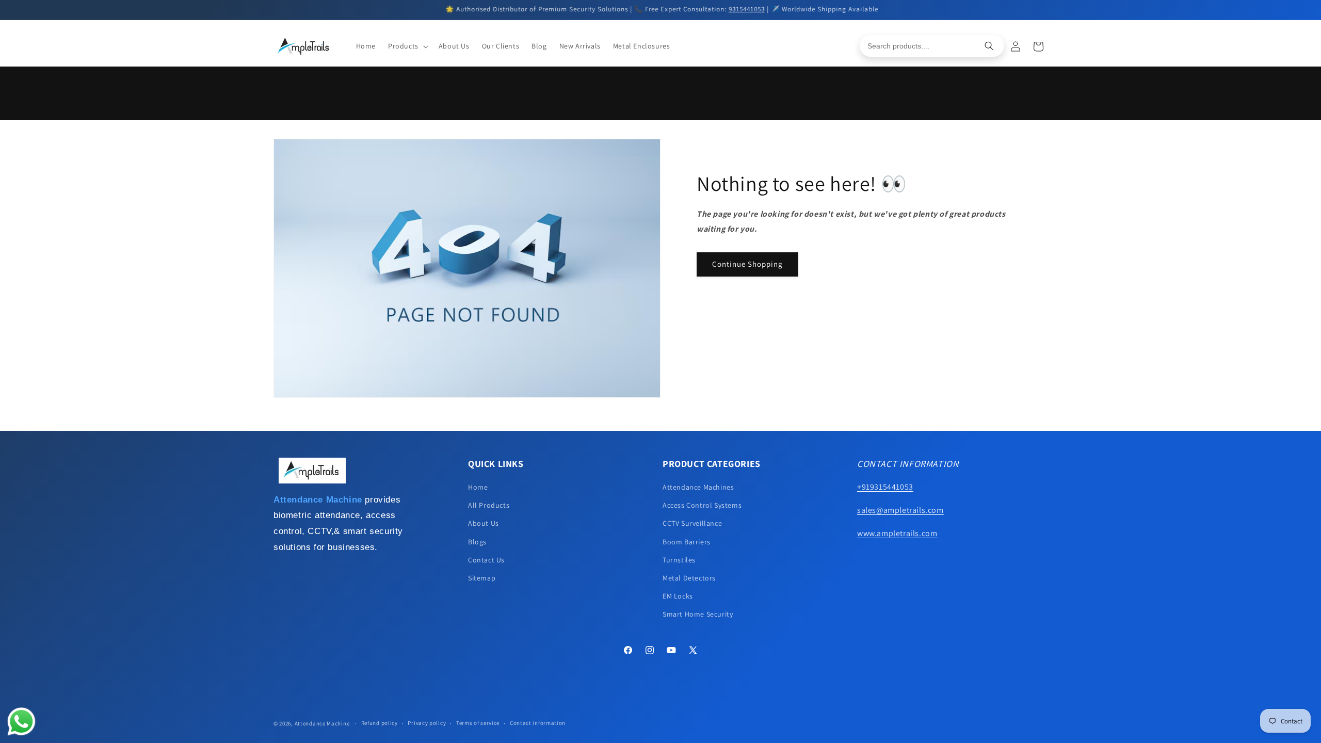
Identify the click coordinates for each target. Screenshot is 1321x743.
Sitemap (481, 578)
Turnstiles (679, 559)
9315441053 (746, 9)
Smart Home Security (698, 614)
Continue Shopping (747, 264)
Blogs (477, 541)
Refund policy (379, 722)
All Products (488, 505)
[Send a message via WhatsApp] (21, 721)
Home (478, 487)
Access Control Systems (702, 505)
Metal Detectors (689, 578)
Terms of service (478, 722)
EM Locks (678, 596)
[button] (407, 46)
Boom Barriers (687, 541)
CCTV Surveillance (692, 523)
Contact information (538, 722)
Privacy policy (427, 722)
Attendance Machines (698, 487)
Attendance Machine (322, 723)
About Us (483, 523)
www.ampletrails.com (897, 533)
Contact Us (486, 559)
